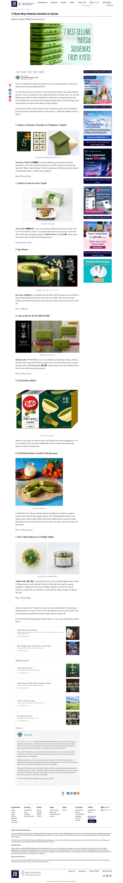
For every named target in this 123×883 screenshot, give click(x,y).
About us (72, 871)
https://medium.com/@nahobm (45, 778)
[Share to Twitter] (10, 94)
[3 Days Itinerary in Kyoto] (72, 670)
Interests (54, 2)
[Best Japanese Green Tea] (72, 718)
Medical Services (55, 814)
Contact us (82, 871)
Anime (72, 2)
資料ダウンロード (106, 810)
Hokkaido (14, 818)
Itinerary (77, 812)
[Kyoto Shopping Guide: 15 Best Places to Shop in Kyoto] (72, 648)
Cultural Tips (79, 810)
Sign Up (92, 821)
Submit (82, 5)
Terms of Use (107, 871)
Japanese (78, 816)
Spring (39, 810)
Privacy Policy (94, 871)
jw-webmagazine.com (40, 633)
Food (30, 72)
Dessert (24, 72)
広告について (94, 2)
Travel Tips (82, 2)
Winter (39, 816)
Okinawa (14, 820)
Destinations (42, 2)
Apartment (53, 812)
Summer (39, 812)
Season (63, 2)
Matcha (41, 72)
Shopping (27, 814)
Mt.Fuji (13, 816)
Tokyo (13, 810)
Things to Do (28, 810)
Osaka (13, 812)
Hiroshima (14, 822)
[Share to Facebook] (10, 91)
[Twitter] (109, 6)
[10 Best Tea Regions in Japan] (72, 703)
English (108, 2)
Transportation (79, 814)
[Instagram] (112, 6)
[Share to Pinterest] (10, 97)
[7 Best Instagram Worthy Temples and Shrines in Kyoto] (72, 685)
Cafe (18, 72)
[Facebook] (107, 6)
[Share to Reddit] (10, 101)
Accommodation (29, 816)
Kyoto (35, 72)
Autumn (39, 814)
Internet (52, 816)
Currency (78, 818)
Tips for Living (54, 810)
